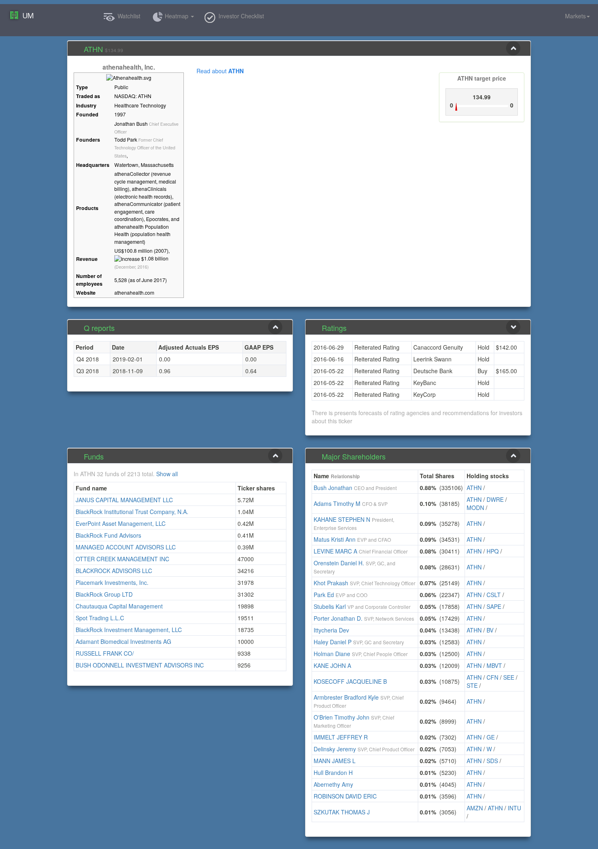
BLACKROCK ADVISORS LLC (114, 571)
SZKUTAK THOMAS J (342, 812)
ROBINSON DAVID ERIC (345, 796)
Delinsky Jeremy (335, 749)
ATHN (474, 488)
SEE (508, 677)
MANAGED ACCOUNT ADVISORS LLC (126, 547)
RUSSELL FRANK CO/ (105, 653)
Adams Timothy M (337, 503)
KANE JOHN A (332, 665)
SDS (492, 761)
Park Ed (324, 595)
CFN (492, 677)
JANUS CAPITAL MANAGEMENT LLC (124, 500)
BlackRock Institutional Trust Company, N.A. (132, 512)
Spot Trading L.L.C (100, 618)
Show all (167, 474)
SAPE (494, 606)
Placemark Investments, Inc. (112, 582)
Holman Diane (332, 654)
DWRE (495, 499)
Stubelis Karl (330, 606)
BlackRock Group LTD (104, 594)
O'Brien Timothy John (341, 717)
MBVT (494, 665)
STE (472, 685)
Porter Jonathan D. (338, 618)
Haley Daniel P (332, 642)
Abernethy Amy (333, 784)
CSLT (494, 595)
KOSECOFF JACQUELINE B (350, 681)
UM (27, 15)
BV (490, 630)
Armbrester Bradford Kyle (346, 697)
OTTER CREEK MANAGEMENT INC (122, 559)
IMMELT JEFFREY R (341, 737)
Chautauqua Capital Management (119, 606)
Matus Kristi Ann (335, 539)
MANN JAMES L (335, 761)
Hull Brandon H (333, 772)
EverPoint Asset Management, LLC (121, 523)
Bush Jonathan (333, 488)
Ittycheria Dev (331, 630)
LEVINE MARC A (335, 551)
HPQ (493, 551)
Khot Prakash (331, 583)
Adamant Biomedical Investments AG (123, 641)
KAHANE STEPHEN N (342, 519)
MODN (475, 507)
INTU (514, 808)
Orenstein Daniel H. (339, 563)
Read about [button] (220, 71)
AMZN (475, 808)
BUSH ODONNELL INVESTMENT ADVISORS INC (140, 665)
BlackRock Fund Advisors (108, 535)
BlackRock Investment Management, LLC (129, 630)
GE (491, 737)
